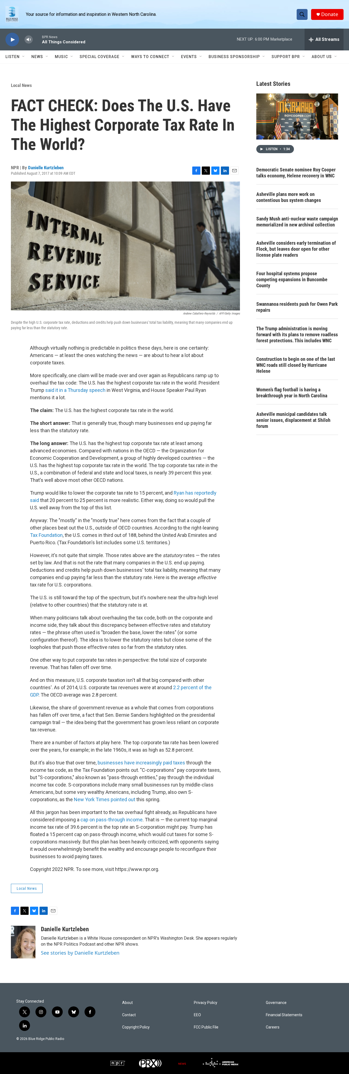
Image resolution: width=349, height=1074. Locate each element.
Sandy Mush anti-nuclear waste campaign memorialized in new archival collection (297, 222)
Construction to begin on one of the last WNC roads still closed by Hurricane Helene (295, 365)
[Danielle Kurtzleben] (23, 942)
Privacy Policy (205, 1003)
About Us (322, 57)
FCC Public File (206, 1027)
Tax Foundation (46, 535)
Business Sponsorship (234, 57)
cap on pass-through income (111, 819)
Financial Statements (284, 1015)
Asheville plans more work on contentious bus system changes (288, 197)
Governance (276, 1003)
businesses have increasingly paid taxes (141, 763)
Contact (129, 1015)
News (37, 57)
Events (189, 57)
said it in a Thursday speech (75, 390)
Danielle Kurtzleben (46, 167)
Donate (329, 14)
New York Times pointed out (104, 799)
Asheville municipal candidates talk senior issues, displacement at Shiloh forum (293, 420)
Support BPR (286, 57)
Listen (12, 57)
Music (61, 57)
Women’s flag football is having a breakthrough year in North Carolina (291, 392)
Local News (21, 85)
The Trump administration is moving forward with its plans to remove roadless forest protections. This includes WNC (297, 334)
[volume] (28, 40)
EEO (197, 1015)
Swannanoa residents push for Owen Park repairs (297, 307)
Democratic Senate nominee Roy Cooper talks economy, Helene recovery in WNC (296, 173)
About (127, 1003)
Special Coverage (99, 57)
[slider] (37, 39)
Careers (272, 1027)
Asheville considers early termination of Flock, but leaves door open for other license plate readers (296, 249)
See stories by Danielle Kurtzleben (80, 952)
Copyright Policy (136, 1027)
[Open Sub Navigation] (24, 57)
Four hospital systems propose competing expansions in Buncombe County (291, 279)
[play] (12, 40)
